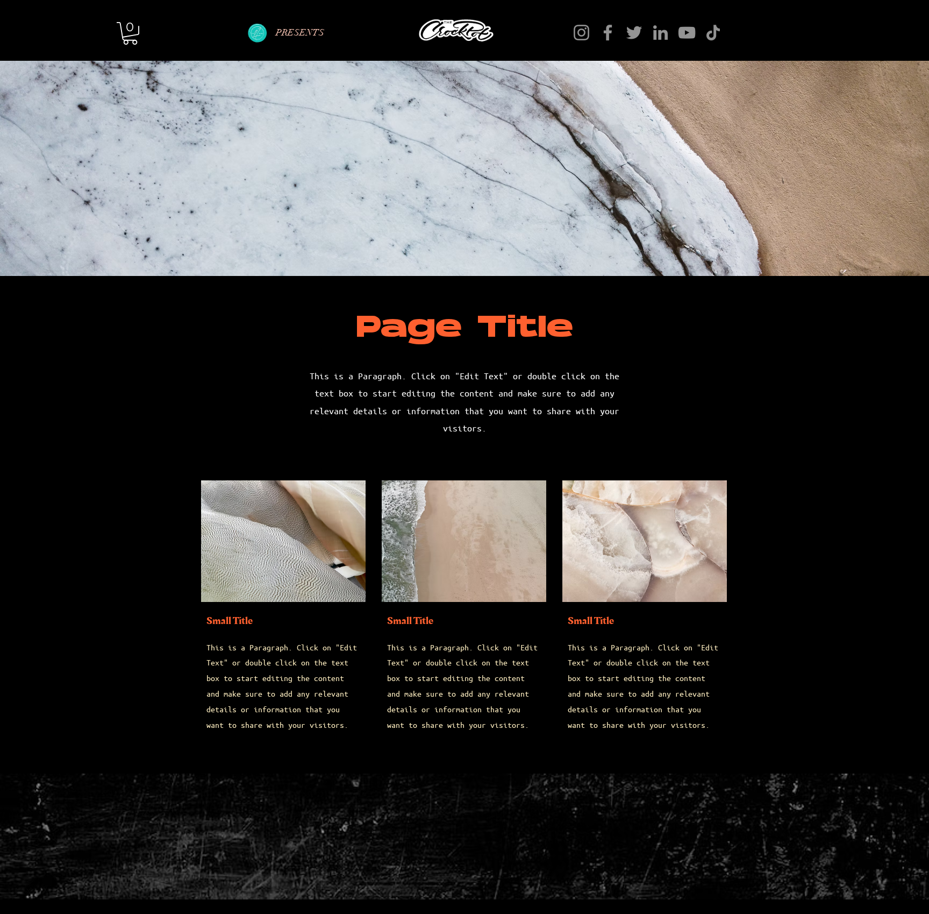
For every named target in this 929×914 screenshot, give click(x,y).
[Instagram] (581, 32)
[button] (130, 33)
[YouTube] (686, 32)
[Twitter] (634, 32)
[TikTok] (713, 32)
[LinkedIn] (660, 32)
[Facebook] (607, 32)
